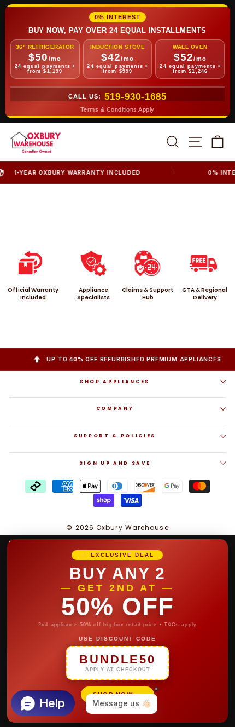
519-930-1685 (135, 96)
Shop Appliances (115, 381)
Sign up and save (114, 463)
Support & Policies (115, 435)
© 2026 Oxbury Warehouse (117, 527)
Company (115, 408)
